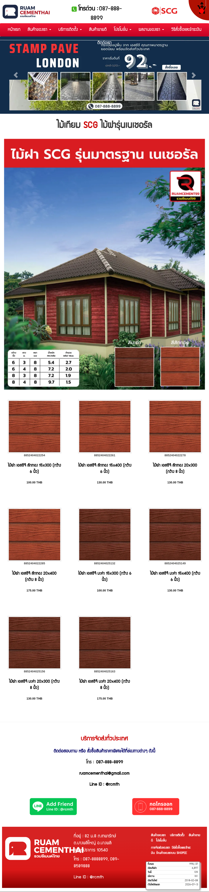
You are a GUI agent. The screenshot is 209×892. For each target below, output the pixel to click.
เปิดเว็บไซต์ (152, 880)
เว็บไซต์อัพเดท (154, 884)
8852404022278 (175, 455)
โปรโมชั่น (121, 30)
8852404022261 (104, 455)
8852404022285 (34, 563)
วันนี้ (149, 872)
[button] (15, 75)
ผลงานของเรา (150, 30)
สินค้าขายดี (98, 30)
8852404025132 (104, 563)
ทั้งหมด (151, 864)
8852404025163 (104, 671)
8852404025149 (175, 563)
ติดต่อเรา (104, 43)
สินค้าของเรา (38, 30)
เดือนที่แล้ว (152, 868)
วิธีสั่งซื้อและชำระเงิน (186, 30)
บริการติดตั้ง (68, 30)
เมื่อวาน (151, 876)
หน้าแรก (14, 30)
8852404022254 (34, 455)
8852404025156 (34, 671)
